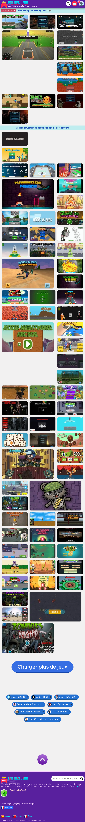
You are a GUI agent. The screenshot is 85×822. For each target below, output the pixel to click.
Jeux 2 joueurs (59, 711)
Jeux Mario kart (67, 697)
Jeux (77, 786)
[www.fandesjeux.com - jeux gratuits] (15, 779)
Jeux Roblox (42, 697)
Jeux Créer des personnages (43, 719)
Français (8, 807)
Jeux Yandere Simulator (29, 704)
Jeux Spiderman (61, 704)
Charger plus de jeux (42, 667)
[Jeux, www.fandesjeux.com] (15, 4)
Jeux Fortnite (18, 697)
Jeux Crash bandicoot (30, 711)
